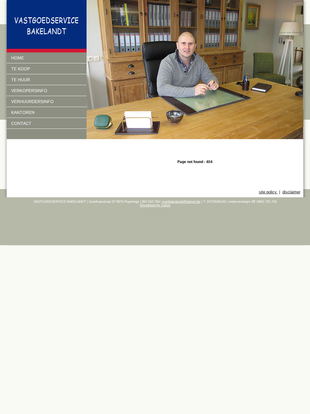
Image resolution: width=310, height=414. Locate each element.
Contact (21, 123)
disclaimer (291, 192)
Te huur (20, 79)
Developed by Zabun (155, 205)
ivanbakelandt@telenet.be (181, 201)
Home (17, 57)
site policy (268, 192)
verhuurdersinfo (32, 101)
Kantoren (23, 112)
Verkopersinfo (29, 90)
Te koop (20, 68)
